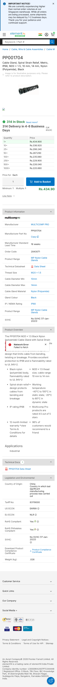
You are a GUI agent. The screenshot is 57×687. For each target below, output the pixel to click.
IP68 (33, 303)
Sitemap (49, 643)
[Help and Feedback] (51, 681)
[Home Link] (23, 34)
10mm (34, 279)
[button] (4, 34)
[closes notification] (53, 3)
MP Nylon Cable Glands (39, 259)
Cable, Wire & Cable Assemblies (27, 49)
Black (33, 297)
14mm (34, 285)
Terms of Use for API (33, 643)
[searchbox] (26, 41)
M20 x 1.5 (36, 272)
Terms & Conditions (11, 643)
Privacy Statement (10, 639)
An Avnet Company (11, 659)
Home (5, 49)
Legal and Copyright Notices (35, 639)
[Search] (52, 41)
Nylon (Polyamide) (40, 291)
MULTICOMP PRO (40, 224)
